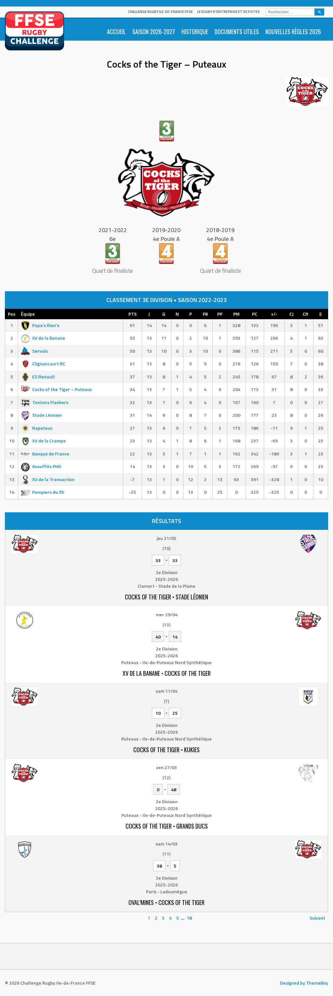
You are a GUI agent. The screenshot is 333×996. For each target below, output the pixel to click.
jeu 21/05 (166, 538)
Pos (11, 313)
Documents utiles (237, 31)
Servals (40, 350)
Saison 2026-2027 (153, 31)
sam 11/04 (166, 691)
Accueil (116, 31)
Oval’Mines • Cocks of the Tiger (166, 902)
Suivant (317, 917)
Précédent (19, 917)
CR (305, 313)
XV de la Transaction (53, 479)
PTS (132, 313)
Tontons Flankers (50, 402)
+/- (274, 313)
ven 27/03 (166, 767)
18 (189, 917)
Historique (194, 31)
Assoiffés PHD (46, 466)
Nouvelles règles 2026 (293, 31)
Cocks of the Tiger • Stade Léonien (166, 597)
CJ (291, 313)
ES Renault (43, 376)
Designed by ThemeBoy (304, 982)
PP (219, 313)
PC (254, 313)
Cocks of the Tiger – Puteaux (62, 389)
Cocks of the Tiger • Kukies (166, 749)
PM (236, 313)
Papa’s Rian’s (45, 325)
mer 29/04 (167, 614)
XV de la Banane (48, 337)
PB (205, 313)
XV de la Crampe (49, 440)
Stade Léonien (47, 415)
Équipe (28, 313)
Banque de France (50, 453)
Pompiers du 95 (48, 492)
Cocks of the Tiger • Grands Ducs (167, 826)
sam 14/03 (166, 843)
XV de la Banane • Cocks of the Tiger (167, 673)
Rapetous (42, 428)
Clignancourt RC (48, 363)
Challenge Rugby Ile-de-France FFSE (160, 11)
